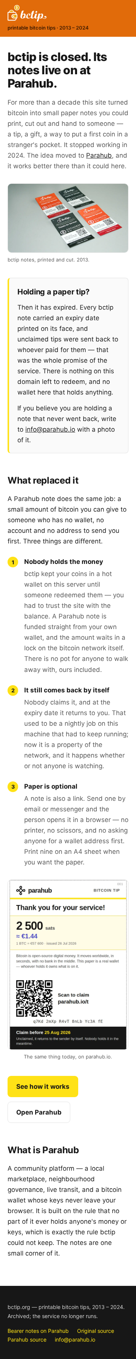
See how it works (43, 1086)
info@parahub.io (50, 429)
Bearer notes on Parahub (38, 1331)
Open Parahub (39, 1112)
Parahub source (27, 1339)
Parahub (99, 155)
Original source (95, 1331)
